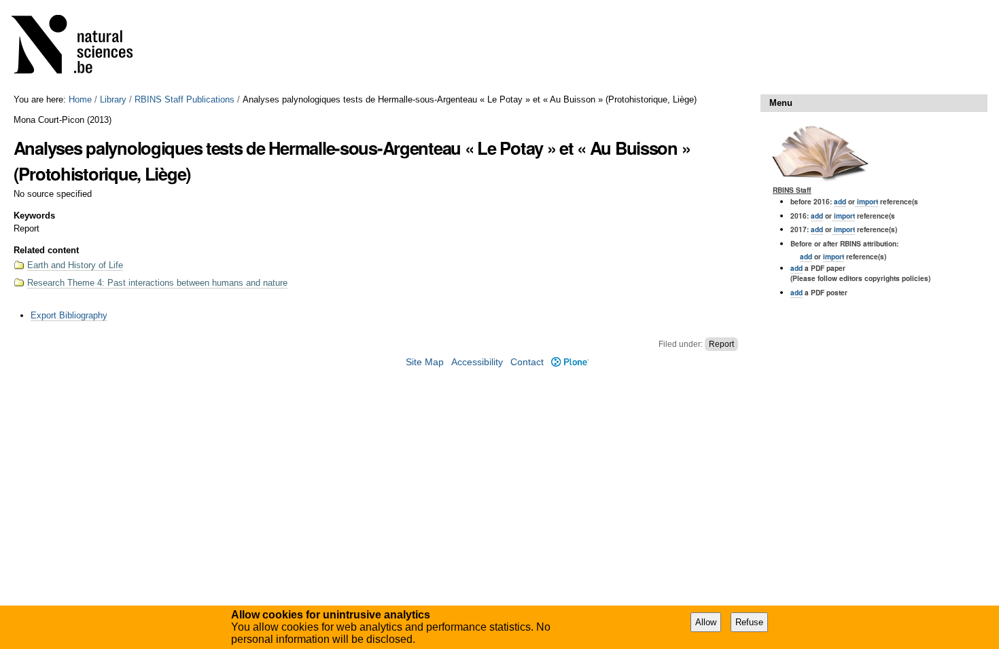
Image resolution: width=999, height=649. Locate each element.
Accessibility (477, 362)
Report (721, 344)
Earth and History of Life (75, 265)
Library (113, 99)
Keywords (34, 215)
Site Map (425, 362)
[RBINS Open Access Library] (81, 47)
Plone (569, 362)
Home (80, 99)
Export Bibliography (69, 315)
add (840, 201)
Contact (527, 362)
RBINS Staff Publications (184, 99)
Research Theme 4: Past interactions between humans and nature (157, 283)
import (866, 201)
